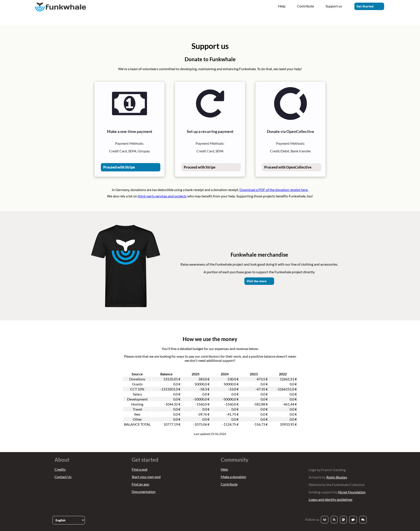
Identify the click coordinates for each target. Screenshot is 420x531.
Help (281, 6)
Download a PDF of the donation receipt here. (274, 190)
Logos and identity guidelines (330, 499)
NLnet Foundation (352, 492)
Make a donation (233, 477)
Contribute (305, 6)
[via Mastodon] (343, 519)
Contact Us (63, 477)
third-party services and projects (162, 196)
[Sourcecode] (324, 519)
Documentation (144, 491)
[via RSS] (334, 519)
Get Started (365, 6)
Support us (334, 6)
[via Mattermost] (353, 519)
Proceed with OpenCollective (288, 167)
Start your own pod (146, 477)
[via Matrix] (363, 519)
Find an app (140, 484)
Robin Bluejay (336, 477)
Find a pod (139, 469)
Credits (60, 469)
